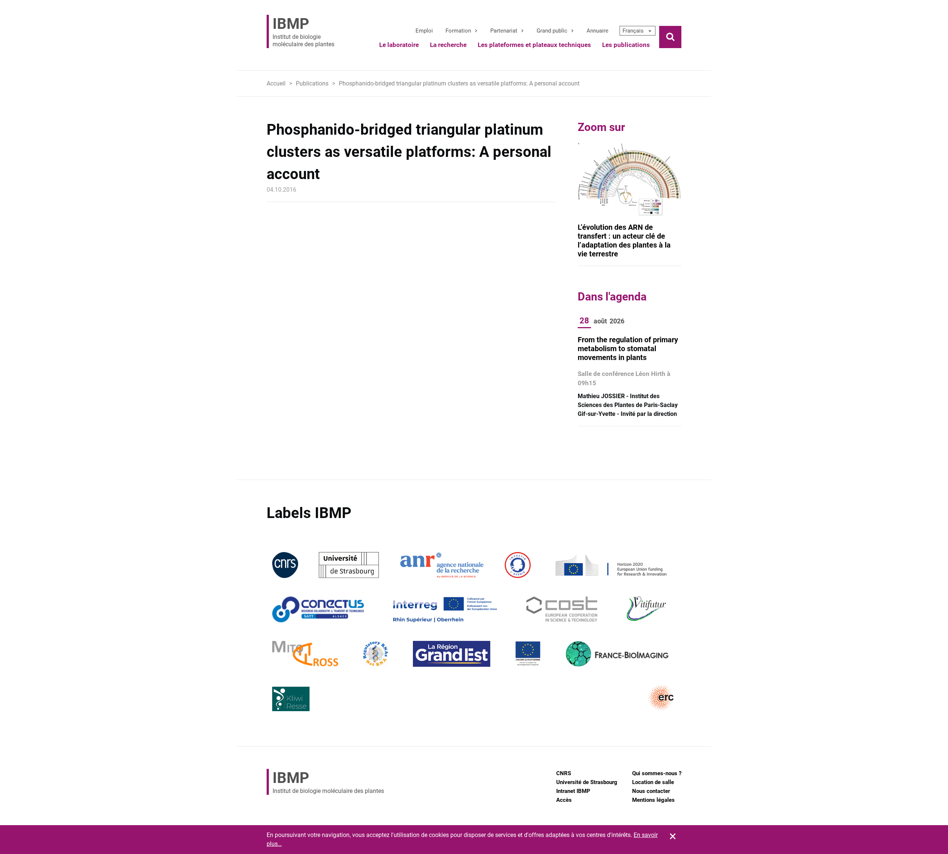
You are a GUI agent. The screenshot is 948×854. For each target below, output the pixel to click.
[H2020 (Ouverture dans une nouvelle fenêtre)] (609, 564)
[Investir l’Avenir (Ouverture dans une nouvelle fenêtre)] (518, 564)
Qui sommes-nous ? (656, 773)
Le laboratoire (399, 44)
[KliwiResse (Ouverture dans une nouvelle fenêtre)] (291, 697)
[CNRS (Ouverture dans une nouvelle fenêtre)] (285, 564)
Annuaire (597, 30)
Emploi (424, 30)
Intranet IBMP (573, 791)
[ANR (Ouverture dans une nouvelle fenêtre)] (442, 564)
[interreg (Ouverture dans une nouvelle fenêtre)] (445, 608)
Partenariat (503, 30)
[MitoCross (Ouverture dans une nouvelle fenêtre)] (305, 653)
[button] (637, 31)
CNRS (563, 773)
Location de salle (653, 782)
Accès (564, 800)
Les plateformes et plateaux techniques (534, 44)
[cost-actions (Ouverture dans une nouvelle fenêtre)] (562, 608)
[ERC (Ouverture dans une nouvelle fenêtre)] (661, 697)
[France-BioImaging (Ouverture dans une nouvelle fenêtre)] (616, 653)
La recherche (448, 44)
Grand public (552, 30)
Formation (458, 30)
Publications (312, 83)
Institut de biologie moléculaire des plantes (303, 31)
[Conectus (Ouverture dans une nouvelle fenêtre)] (318, 608)
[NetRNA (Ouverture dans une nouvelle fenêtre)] (375, 653)
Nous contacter (651, 791)
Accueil (276, 83)
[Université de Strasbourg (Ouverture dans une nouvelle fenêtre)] (348, 564)
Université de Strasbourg (586, 782)
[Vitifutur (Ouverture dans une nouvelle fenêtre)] (647, 608)
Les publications (626, 44)
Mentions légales (653, 800)
